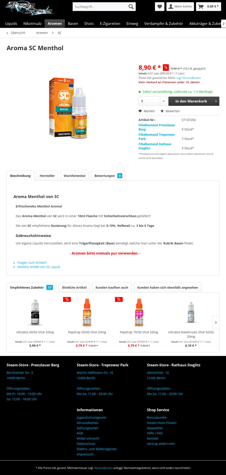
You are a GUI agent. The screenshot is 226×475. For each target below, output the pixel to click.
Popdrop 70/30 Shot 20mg (139, 332)
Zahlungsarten (87, 428)
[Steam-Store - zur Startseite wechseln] (29, 9)
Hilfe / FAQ (155, 433)
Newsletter (155, 428)
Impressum (85, 454)
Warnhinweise (74, 176)
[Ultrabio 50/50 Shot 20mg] (35, 312)
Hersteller (47, 176)
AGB (80, 433)
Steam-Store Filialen (162, 423)
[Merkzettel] (159, 6)
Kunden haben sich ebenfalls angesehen (167, 287)
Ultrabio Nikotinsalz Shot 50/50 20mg (191, 334)
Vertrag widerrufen (161, 444)
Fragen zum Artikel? (32, 262)
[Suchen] (131, 6)
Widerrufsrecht (88, 438)
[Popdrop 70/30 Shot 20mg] (139, 312)
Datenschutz (86, 444)
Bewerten (172, 111)
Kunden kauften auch (112, 287)
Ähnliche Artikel (74, 287)
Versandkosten (88, 423)
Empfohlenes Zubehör (30, 287)
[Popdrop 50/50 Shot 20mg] (87, 312)
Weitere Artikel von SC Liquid (38, 267)
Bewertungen (107, 176)
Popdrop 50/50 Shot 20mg (87, 332)
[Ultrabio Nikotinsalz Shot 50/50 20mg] (191, 312)
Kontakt (152, 438)
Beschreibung (20, 176)
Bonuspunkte (157, 417)
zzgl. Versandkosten (188, 78)
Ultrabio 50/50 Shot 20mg (35, 332)
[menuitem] (104, 6)
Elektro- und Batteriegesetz (97, 449)
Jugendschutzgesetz (91, 417)
